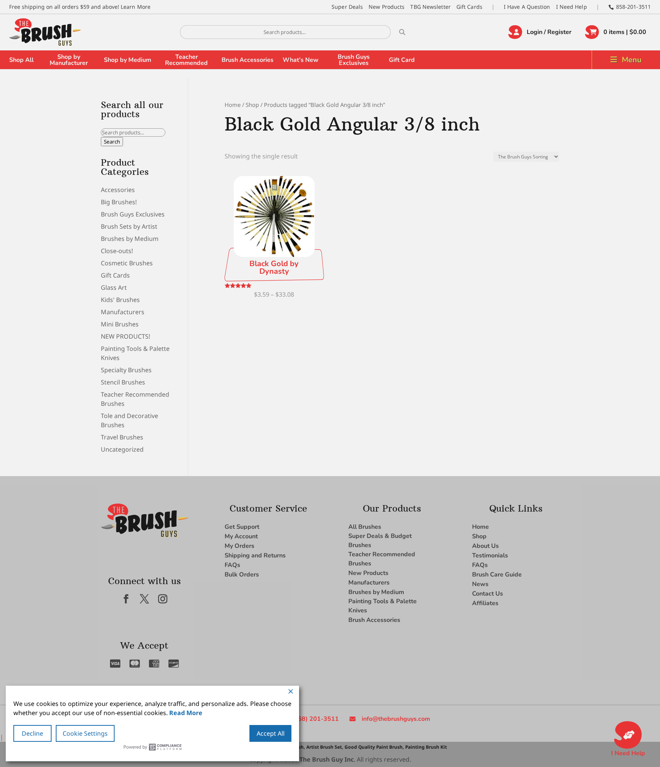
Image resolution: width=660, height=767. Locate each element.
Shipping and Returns (255, 555)
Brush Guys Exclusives (354, 60)
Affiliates (485, 603)
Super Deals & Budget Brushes (380, 540)
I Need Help (571, 6)
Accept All (271, 733)
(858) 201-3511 (315, 719)
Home (233, 104)
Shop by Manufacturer (69, 60)
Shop (252, 104)
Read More (185, 713)
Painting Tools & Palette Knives (382, 606)
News (480, 584)
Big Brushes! (119, 202)
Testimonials (490, 555)
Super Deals (347, 6)
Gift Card (402, 60)
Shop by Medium (127, 60)
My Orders (239, 546)
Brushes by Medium (130, 238)
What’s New (301, 60)
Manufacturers (122, 312)
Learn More (135, 6)
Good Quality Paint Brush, (374, 747)
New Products (386, 6)
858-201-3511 (633, 6)
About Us (485, 546)
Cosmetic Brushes (127, 263)
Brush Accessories (247, 60)
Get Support (242, 527)
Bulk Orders (242, 574)
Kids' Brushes (120, 299)
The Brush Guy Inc (326, 759)
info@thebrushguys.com (396, 719)
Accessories (118, 190)
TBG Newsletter (430, 6)
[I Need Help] (628, 735)
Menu (632, 60)
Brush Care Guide (497, 574)
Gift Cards (469, 6)
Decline (32, 733)
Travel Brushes (122, 437)
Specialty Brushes (126, 370)
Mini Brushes (120, 324)
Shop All (21, 60)
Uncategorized (122, 449)
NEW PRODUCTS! (125, 336)
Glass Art (114, 287)
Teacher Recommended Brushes (381, 559)
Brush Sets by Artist (129, 226)
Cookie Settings (85, 733)
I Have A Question (527, 6)
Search (112, 141)
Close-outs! (117, 251)
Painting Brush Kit (426, 747)
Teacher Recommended (186, 60)
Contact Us (487, 593)
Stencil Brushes (123, 382)
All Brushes (364, 527)
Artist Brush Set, (324, 747)
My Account (241, 536)
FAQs (232, 565)
